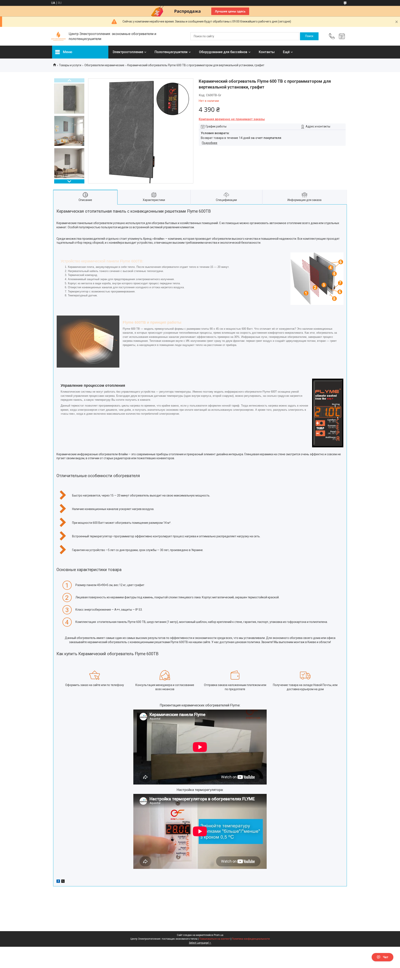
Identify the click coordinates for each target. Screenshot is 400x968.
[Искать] (309, 36)
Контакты (267, 52)
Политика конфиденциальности (251, 938)
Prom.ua (218, 935)
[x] (63, 881)
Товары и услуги (70, 65)
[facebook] (58, 881)
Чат (385, 957)
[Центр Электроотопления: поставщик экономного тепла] (58, 36)
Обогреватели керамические (104, 65)
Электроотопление (127, 52)
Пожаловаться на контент (214, 938)
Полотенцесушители (171, 52)
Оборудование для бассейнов (223, 52)
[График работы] (342, 36)
